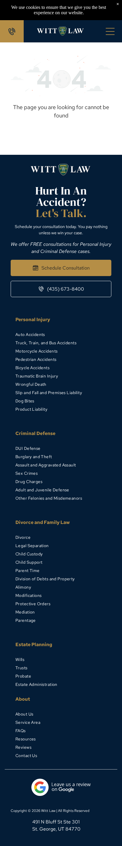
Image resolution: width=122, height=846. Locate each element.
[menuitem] (61, 334)
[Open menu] (110, 31)
